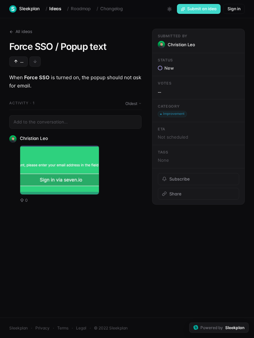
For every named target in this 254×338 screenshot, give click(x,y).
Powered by (222, 327)
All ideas (24, 31)
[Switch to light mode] (169, 9)
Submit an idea (202, 8)
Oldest (131, 103)
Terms (62, 327)
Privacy (42, 327)
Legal (81, 327)
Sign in (234, 8)
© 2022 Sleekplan (111, 327)
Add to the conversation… (41, 121)
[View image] (59, 170)
